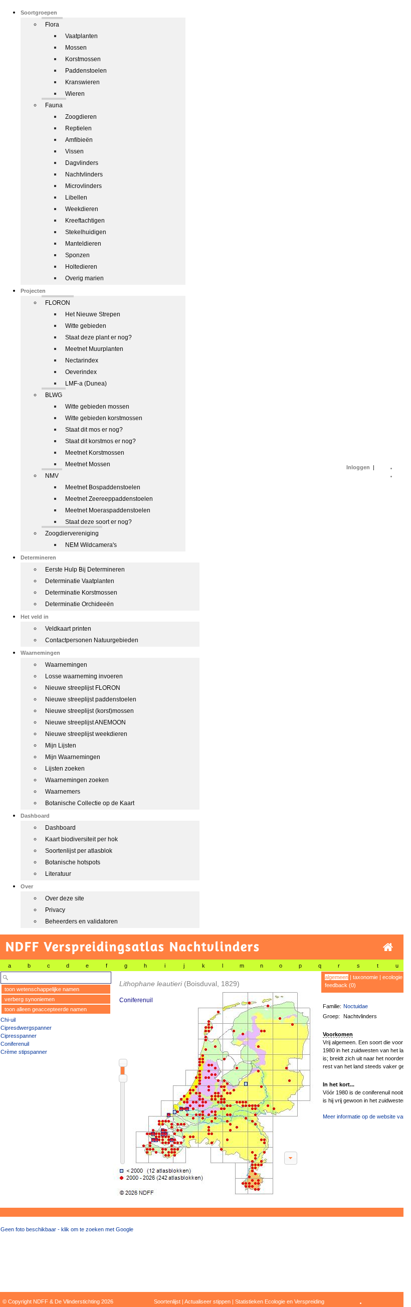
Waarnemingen (66, 664)
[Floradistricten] (213, 1084)
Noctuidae (355, 1006)
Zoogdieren (81, 116)
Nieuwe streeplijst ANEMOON (85, 722)
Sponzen (77, 255)
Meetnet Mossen (87, 464)
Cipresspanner (19, 1036)
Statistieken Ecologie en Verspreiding (279, 1301)
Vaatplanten (81, 36)
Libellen (76, 197)
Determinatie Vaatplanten (79, 581)
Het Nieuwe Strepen (92, 314)
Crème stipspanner (24, 1052)
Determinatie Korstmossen (81, 592)
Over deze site (64, 898)
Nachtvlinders (84, 174)
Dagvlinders (81, 162)
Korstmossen (83, 59)
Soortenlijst (167, 1301)
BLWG (53, 395)
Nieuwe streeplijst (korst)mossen (89, 710)
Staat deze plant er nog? (98, 337)
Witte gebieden (85, 325)
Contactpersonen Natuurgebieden (91, 640)
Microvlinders (83, 186)
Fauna (54, 105)
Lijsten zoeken (65, 768)
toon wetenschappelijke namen (42, 989)
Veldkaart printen (68, 628)
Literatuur (58, 873)
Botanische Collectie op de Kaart (89, 803)
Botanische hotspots (72, 862)
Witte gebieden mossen (97, 406)
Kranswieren (82, 82)
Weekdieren (81, 209)
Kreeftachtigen (85, 220)
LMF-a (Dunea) (86, 383)
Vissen (74, 151)
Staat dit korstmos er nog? (100, 441)
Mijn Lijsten (60, 745)
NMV (52, 475)
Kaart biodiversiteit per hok (81, 839)
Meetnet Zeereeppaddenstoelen (109, 498)
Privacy (55, 909)
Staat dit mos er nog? (94, 429)
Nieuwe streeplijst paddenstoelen (90, 699)
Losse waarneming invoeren (84, 676)
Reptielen (78, 128)
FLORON (57, 302)
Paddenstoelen (86, 70)
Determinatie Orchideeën (79, 604)
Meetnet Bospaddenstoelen (102, 487)
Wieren (75, 93)
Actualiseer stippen (207, 1301)
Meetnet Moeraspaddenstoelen (107, 510)
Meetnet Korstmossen (94, 452)
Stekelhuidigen (85, 232)
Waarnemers (62, 791)
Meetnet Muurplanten (94, 348)
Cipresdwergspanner (26, 1028)
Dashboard (60, 827)
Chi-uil (8, 1020)
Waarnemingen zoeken (77, 780)
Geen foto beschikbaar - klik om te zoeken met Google (67, 1229)
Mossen (76, 47)
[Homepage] (388, 947)
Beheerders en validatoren (81, 921)
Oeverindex (81, 372)
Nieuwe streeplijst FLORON (82, 687)
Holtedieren (81, 266)
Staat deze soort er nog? (98, 521)
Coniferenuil (15, 1044)
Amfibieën (79, 139)
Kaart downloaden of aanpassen (290, 1158)
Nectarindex (81, 360)
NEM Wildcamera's (91, 544)
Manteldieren (83, 243)
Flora (52, 24)
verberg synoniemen (30, 999)
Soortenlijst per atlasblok (78, 850)
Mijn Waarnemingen (72, 757)
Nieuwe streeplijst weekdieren (86, 733)
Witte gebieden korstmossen (103, 418)
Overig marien (84, 278)
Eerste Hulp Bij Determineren (85, 569)
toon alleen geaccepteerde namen (46, 1009)
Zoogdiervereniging (72, 533)
